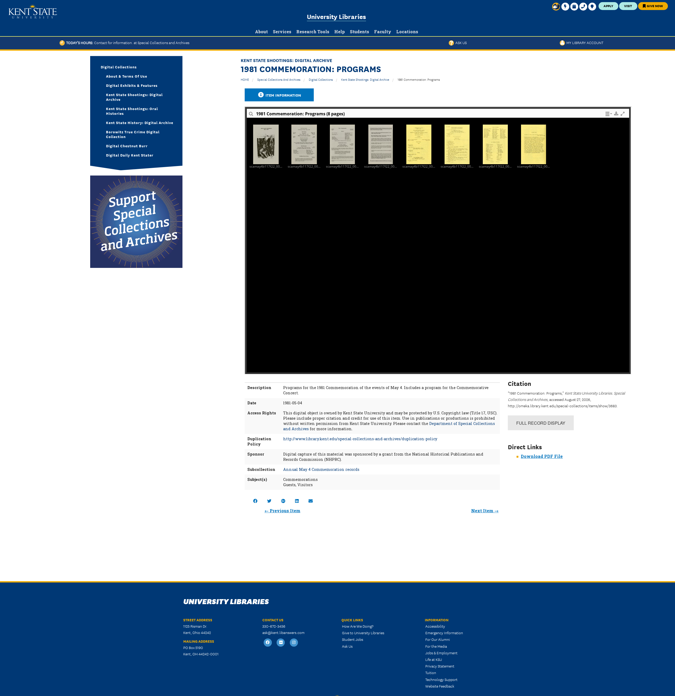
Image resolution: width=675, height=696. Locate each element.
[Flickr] (281, 642)
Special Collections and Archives (278, 79)
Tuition (430, 672)
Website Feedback (439, 686)
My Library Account (584, 42)
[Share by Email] (310, 501)
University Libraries (336, 16)
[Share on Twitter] (269, 501)
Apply (608, 5)
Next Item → (485, 510)
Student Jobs (352, 639)
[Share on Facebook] (255, 501)
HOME (245, 79)
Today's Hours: (127, 42)
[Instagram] (294, 642)
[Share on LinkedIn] (297, 501)
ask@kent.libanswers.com (283, 632)
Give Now (654, 5)
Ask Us (460, 42)
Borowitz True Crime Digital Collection (133, 134)
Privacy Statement (439, 666)
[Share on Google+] (283, 501)
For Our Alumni (437, 639)
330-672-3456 (273, 626)
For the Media (436, 646)
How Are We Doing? (357, 626)
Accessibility (435, 626)
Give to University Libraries (363, 633)
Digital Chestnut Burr (127, 145)
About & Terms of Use (126, 76)
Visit (628, 5)
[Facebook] (267, 642)
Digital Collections (321, 79)
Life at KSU (433, 659)
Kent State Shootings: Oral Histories (132, 111)
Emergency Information (444, 633)
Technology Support (441, 679)
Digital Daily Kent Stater (129, 155)
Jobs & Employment (441, 653)
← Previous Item (282, 510)
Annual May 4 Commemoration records (321, 469)
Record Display (540, 423)
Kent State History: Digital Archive (139, 122)
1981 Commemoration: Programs (419, 79)
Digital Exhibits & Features (132, 85)
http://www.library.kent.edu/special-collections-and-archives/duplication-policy (360, 438)
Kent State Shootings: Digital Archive (365, 79)
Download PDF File (542, 456)
